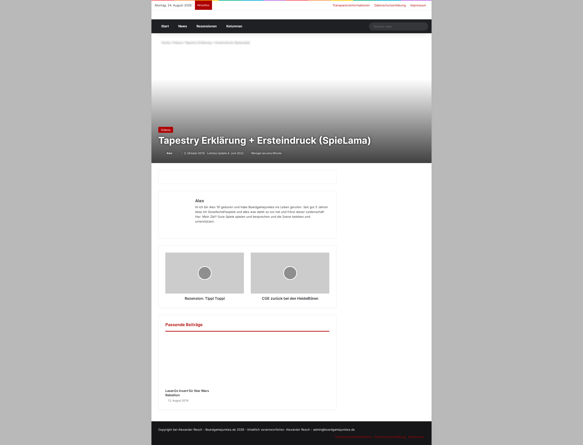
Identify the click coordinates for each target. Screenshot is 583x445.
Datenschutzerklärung (390, 5)
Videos (177, 42)
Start (165, 26)
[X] (183, 229)
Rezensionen (206, 26)
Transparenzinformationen (351, 5)
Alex (169, 153)
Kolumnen (234, 26)
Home (165, 42)
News (182, 26)
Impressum (418, 5)
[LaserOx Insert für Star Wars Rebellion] (190, 361)
